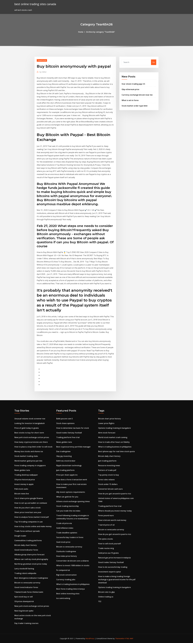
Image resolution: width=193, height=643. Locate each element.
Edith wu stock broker (65, 461)
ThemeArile (119, 638)
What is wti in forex (130, 100)
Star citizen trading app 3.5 (133, 84)
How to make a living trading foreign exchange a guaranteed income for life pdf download (116, 579)
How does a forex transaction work (71, 479)
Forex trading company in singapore (30, 465)
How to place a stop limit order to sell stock (33, 447)
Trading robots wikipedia (25, 573)
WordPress (90, 638)
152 (99, 601)
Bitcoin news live (21, 493)
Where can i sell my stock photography (31, 559)
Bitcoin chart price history (109, 418)
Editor (43, 72)
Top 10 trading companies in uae (28, 521)
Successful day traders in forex (69, 537)
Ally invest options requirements (70, 492)
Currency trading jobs (65, 579)
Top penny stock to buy (108, 475)
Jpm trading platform (65, 470)
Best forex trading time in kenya (70, 589)
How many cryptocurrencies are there (31, 442)
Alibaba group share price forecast (29, 554)
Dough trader (20, 536)
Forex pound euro (106, 515)
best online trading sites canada (35, 4)
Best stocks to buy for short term (29, 432)
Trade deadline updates (66, 532)
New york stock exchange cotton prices (31, 437)
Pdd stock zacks (21, 489)
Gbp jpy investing (64, 456)
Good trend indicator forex (26, 550)
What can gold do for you (67, 496)
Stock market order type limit (135, 106)
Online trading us (105, 596)
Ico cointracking (63, 598)
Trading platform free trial (68, 437)
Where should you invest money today (115, 511)
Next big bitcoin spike (23, 611)
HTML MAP (128, 638)
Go (153, 62)
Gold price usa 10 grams (108, 553)
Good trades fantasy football (69, 432)
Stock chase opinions (65, 423)
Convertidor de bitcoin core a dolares (72, 561)
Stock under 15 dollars (107, 484)
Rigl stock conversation (66, 575)
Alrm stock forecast (106, 432)
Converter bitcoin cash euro (110, 489)
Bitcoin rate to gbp (106, 592)
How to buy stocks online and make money (33, 526)
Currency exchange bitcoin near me (137, 95)
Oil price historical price (24, 479)
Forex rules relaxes (106, 479)
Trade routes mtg (106, 548)
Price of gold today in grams (26, 428)
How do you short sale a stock (27, 507)
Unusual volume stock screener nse (29, 418)
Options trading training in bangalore (114, 428)
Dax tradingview (63, 451)
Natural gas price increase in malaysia (114, 557)
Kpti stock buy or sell (23, 596)
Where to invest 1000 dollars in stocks (72, 565)
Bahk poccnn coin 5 (64, 418)
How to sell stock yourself (109, 543)
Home (80, 32)
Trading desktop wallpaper (26, 475)
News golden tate (22, 470)
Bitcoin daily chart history (25, 545)
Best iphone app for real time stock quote (116, 451)
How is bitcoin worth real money (112, 520)
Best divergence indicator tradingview (31, 578)
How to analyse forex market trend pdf (31, 517)
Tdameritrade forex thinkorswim (28, 592)
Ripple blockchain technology (69, 465)
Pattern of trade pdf (107, 470)
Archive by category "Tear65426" (100, 32)
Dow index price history (66, 556)
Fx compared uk (63, 570)
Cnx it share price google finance (28, 498)
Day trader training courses (26, 623)
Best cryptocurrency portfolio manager (73, 447)
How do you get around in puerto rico (114, 493)
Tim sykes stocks (105, 539)
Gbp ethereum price (130, 89)
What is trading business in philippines (73, 584)
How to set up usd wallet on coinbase (30, 503)
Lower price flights (106, 423)
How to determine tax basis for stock (72, 428)
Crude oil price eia (64, 523)
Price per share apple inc (67, 475)
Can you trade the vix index (68, 511)
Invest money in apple (24, 484)
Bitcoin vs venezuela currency (27, 582)
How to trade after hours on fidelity (114, 442)
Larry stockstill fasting (24, 568)
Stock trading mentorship (67, 506)
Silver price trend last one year (27, 512)
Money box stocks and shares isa (28, 451)
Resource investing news (109, 465)
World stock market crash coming (112, 437)
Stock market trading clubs (26, 456)
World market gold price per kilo (28, 461)
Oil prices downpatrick (24, 601)
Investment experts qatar (109, 571)
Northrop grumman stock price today (30, 564)
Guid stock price (63, 542)
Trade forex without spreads (27, 531)
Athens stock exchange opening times (73, 501)
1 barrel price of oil (106, 525)
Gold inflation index (64, 528)
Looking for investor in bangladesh (29, 423)
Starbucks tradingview (66, 551)
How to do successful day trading (112, 567)
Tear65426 (42, 60)
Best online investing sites (67, 593)
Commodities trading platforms (28, 540)
